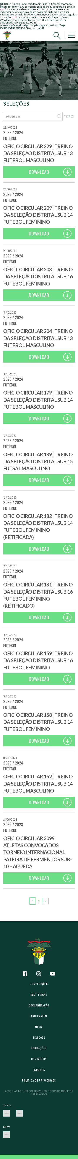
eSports (39, 1070)
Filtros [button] (69, 116)
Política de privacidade (39, 1080)
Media (39, 1027)
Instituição (39, 995)
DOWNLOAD (39, 171)
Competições (39, 984)
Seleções (39, 1037)
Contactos (39, 1059)
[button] (56, 35)
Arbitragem (39, 1016)
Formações (39, 1048)
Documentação (39, 1005)
